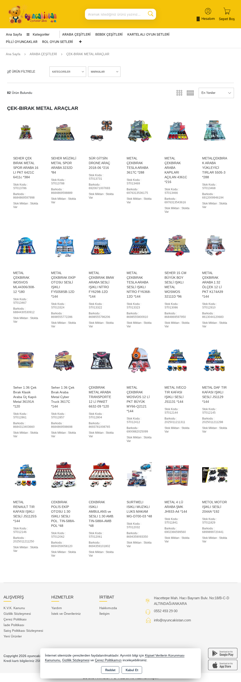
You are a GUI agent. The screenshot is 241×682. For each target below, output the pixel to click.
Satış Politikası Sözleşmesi (23, 630)
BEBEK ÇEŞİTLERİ (109, 34)
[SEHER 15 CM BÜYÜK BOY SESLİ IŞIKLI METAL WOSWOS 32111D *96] (177, 245)
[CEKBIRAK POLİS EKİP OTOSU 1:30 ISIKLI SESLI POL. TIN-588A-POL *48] (64, 475)
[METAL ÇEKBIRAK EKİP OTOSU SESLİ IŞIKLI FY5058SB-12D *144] (64, 245)
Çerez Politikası (15, 619)
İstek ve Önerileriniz (66, 613)
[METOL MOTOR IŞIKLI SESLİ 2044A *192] (215, 475)
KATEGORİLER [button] (61, 71)
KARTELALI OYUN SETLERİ (148, 34)
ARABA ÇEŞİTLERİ (76, 34)
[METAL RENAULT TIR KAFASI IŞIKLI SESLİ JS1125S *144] (26, 475)
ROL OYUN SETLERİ (57, 42)
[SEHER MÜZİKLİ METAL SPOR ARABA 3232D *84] (64, 131)
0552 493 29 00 (165, 611)
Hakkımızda (108, 608)
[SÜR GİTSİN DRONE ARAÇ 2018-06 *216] (101, 131)
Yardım (56, 608)
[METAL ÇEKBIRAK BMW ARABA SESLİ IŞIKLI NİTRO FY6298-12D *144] (101, 245)
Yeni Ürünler (13, 636)
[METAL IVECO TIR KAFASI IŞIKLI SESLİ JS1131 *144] (177, 360)
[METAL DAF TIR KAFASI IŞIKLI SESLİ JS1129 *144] (215, 360)
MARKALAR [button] (98, 71)
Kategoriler (40, 34)
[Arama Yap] (150, 14)
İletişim (104, 613)
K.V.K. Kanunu (14, 608)
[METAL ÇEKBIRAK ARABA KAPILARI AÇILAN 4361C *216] (177, 131)
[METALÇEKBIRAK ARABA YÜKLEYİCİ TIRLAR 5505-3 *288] (215, 131)
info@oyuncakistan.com (172, 620)
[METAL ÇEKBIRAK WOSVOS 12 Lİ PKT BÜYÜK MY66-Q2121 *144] (139, 360)
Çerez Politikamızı (108, 660)
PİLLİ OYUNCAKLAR (21, 42)
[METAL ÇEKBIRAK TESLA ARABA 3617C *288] (139, 131)
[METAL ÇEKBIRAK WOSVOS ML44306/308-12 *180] (26, 245)
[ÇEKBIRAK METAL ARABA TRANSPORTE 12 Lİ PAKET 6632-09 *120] (101, 360)
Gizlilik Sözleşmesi (17, 613)
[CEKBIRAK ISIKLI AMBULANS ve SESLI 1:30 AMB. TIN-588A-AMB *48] (101, 475)
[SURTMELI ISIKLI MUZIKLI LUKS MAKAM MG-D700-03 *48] (139, 475)
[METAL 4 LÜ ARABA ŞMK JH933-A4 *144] (177, 475)
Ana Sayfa (14, 34)
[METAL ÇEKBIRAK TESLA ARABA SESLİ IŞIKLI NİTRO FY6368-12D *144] (139, 245)
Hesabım (208, 19)
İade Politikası (14, 625)
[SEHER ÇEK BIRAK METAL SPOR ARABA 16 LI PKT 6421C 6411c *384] (26, 131)
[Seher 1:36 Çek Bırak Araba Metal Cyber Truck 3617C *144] (64, 360)
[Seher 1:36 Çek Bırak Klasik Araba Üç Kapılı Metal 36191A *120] (26, 360)
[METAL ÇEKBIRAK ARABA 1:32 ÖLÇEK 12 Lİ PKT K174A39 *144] (215, 245)
